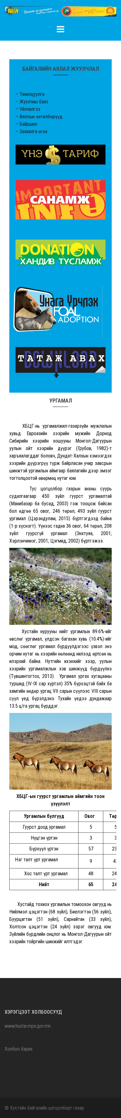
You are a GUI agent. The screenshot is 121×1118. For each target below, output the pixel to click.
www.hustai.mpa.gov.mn (28, 1026)
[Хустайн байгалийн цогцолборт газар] (60, 13)
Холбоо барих (19, 1049)
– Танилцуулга (30, 94)
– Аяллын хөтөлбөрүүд (39, 116)
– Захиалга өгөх (31, 131)
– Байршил (26, 124)
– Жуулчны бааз (32, 102)
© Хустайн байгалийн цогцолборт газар (44, 1108)
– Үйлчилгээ (28, 109)
